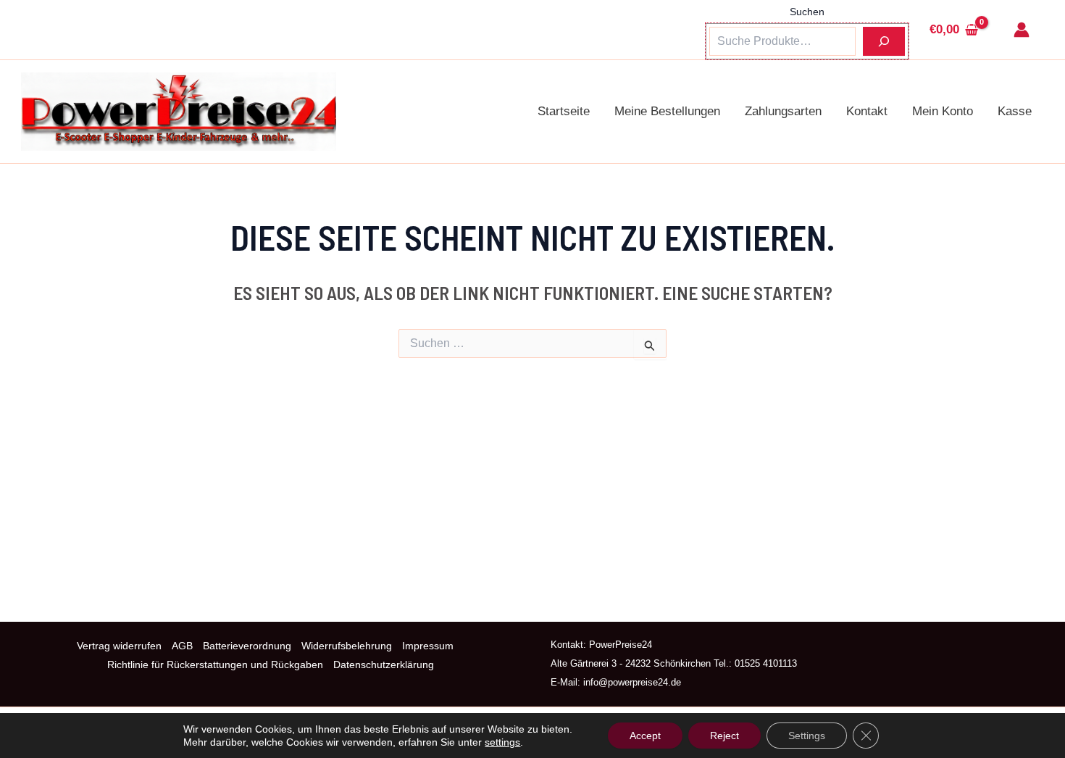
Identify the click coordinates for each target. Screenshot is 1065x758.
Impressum (428, 645)
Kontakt (867, 111)
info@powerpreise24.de (630, 682)
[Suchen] (884, 41)
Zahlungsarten (783, 111)
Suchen (807, 11)
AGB (182, 645)
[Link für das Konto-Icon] (1022, 30)
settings (502, 742)
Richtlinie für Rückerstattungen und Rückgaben (215, 664)
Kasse (1015, 111)
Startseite (564, 111)
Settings (806, 735)
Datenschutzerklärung (383, 664)
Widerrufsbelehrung (346, 645)
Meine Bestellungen (667, 111)
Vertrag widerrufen (119, 645)
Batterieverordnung (247, 645)
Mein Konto (942, 111)
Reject (724, 735)
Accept (645, 735)
